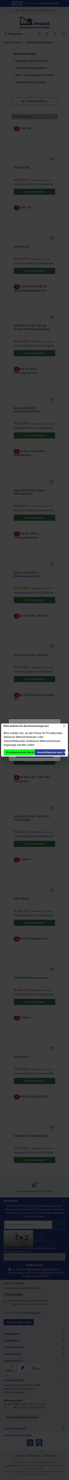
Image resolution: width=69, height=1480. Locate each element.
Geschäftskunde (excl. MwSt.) (51, 752)
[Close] (64, 725)
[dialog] (34, 740)
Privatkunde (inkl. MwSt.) (20, 752)
